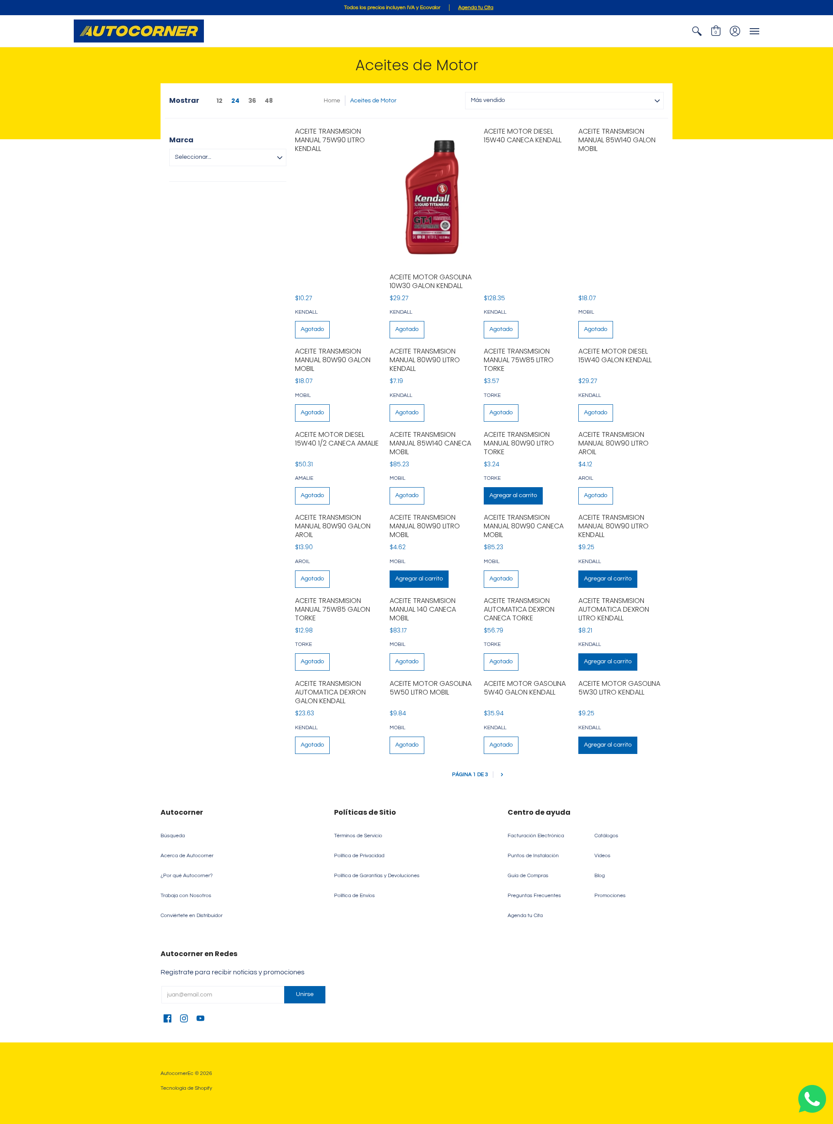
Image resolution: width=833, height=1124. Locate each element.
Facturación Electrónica (536, 836)
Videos (602, 856)
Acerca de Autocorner (187, 856)
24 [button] (235, 100)
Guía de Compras (528, 875)
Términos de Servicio (358, 836)
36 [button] (252, 100)
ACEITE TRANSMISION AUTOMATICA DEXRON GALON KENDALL (330, 692)
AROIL (585, 478)
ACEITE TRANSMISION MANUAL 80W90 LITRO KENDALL (425, 360)
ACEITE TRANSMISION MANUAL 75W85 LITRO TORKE (519, 360)
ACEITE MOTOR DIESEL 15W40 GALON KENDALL (615, 355)
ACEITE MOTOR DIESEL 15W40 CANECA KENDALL (522, 135)
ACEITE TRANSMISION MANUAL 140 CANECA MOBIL (423, 609)
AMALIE (304, 478)
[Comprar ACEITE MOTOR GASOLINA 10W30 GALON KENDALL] (433, 195)
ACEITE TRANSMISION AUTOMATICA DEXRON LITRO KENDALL (613, 609)
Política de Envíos (354, 895)
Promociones (610, 895)
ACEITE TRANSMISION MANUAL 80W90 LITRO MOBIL (425, 526)
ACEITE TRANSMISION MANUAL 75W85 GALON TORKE (332, 609)
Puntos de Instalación (533, 856)
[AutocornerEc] (139, 31)
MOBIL (586, 312)
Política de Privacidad (359, 856)
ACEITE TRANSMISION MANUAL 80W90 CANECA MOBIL (524, 526)
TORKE (492, 395)
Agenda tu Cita (525, 915)
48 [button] (269, 100)
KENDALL (306, 312)
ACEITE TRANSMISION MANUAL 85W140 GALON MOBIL (617, 140)
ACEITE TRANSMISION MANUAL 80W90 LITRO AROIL (613, 443)
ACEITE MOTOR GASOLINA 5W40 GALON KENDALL (525, 687)
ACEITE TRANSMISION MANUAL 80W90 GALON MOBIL (333, 360)
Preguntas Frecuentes (534, 895)
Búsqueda (173, 836)
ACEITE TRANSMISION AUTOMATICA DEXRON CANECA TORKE (519, 609)
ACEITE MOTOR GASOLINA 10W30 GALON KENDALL (431, 281)
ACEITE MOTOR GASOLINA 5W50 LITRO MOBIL (431, 687)
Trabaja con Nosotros (186, 895)
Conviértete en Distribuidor (192, 915)
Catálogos (606, 836)
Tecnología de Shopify (186, 1088)
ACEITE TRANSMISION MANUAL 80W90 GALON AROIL (333, 526)
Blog (599, 875)
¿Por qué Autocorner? (187, 875)
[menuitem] (696, 31)
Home (332, 101)
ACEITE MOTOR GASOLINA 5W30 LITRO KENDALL (619, 687)
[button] (696, 31)
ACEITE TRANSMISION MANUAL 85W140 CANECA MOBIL (430, 443)
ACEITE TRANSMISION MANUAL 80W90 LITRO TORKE (519, 443)
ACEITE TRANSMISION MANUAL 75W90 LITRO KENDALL (330, 140)
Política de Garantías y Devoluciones (377, 875)
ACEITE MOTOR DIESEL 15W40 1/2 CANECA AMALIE (337, 438)
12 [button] (219, 100)
